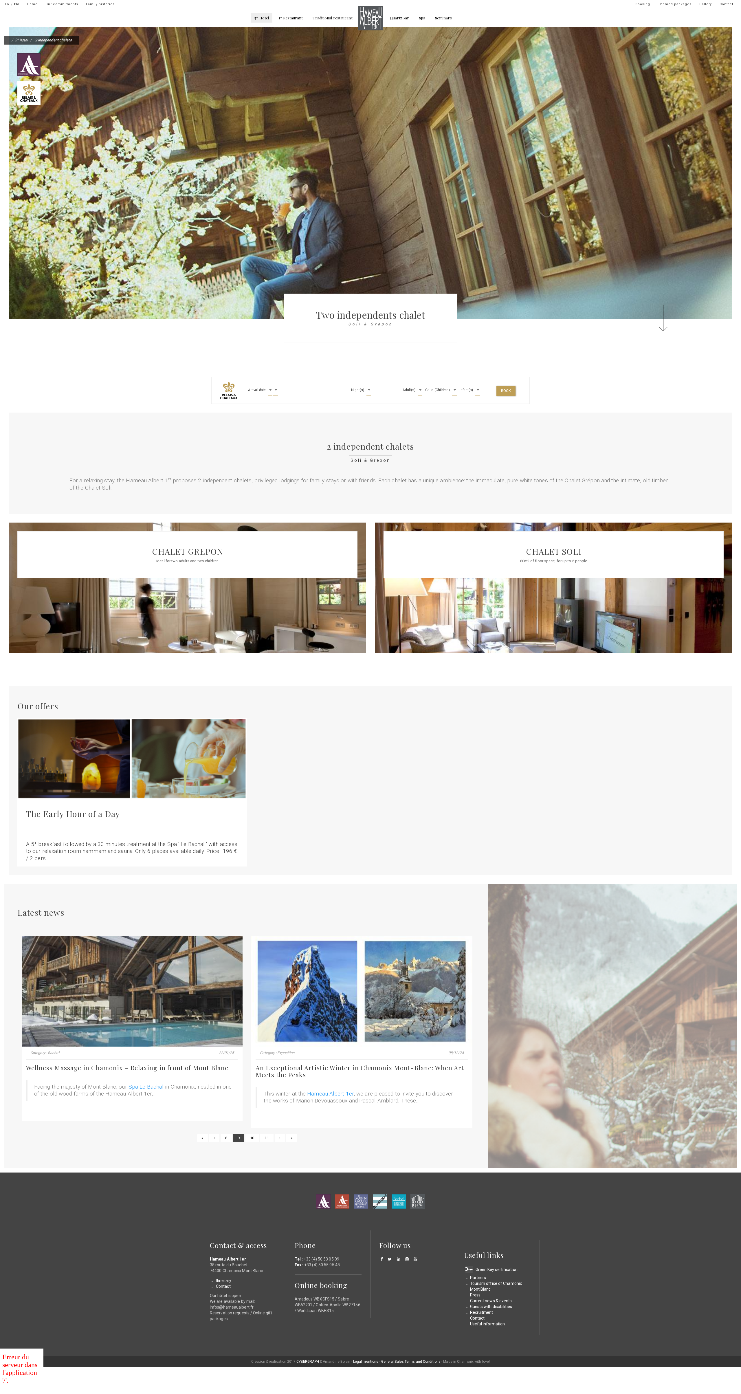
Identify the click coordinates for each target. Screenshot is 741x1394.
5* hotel (21, 40)
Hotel (323, 1201)
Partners (478, 1277)
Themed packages (675, 4)
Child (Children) (437, 390)
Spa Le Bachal (146, 1086)
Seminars (443, 17)
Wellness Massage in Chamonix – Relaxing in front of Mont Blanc (127, 1067)
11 (269, 1138)
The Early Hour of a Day (73, 813)
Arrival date (256, 390)
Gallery (705, 4)
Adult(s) (409, 390)
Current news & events (491, 1300)
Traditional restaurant (332, 17)
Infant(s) (466, 390)
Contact (726, 4)
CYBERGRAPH (307, 1362)
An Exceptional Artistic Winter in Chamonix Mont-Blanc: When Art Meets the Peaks (360, 1071)
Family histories (100, 4)
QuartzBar (399, 17)
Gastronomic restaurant (342, 1201)
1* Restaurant (291, 17)
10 (254, 1138)
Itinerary (223, 1280)
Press (475, 1295)
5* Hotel (261, 17)
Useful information (487, 1324)
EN (16, 4)
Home (32, 4)
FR (7, 4)
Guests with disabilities (491, 1306)
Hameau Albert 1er (330, 1093)
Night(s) (357, 390)
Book (506, 391)
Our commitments (61, 4)
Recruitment (481, 1312)
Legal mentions (365, 1362)
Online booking (321, 1285)
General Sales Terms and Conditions (411, 1362)
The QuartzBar (380, 1201)
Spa (422, 17)
